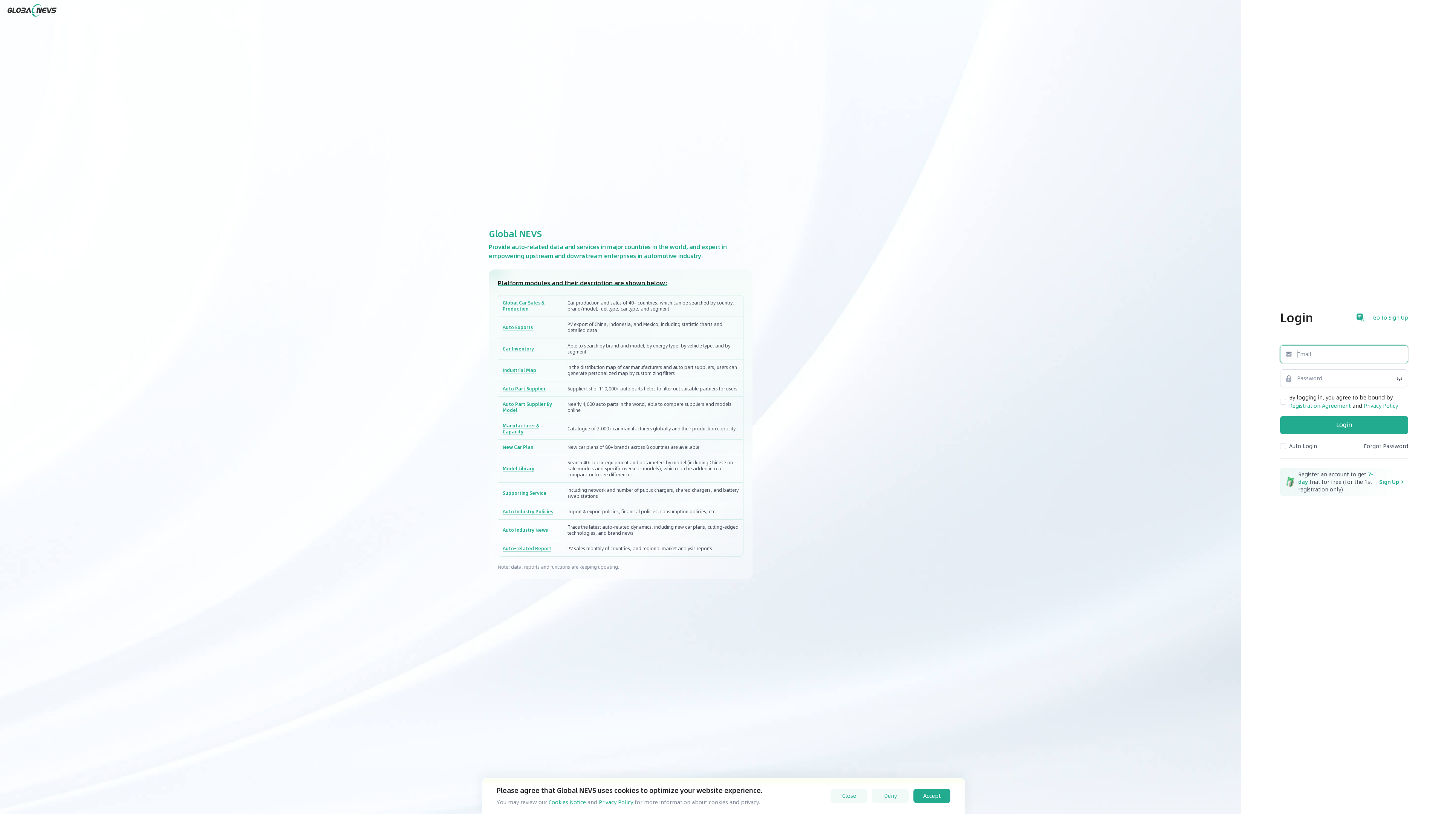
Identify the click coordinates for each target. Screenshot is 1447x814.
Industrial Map (519, 370)
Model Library (518, 469)
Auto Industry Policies (528, 512)
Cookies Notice (567, 802)
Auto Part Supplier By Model (527, 407)
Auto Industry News (525, 530)
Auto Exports (518, 327)
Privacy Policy (616, 802)
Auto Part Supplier (524, 389)
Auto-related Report (527, 549)
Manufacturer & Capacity (521, 429)
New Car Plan (518, 447)
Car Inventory (518, 349)
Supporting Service (524, 493)
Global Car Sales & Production (524, 306)
